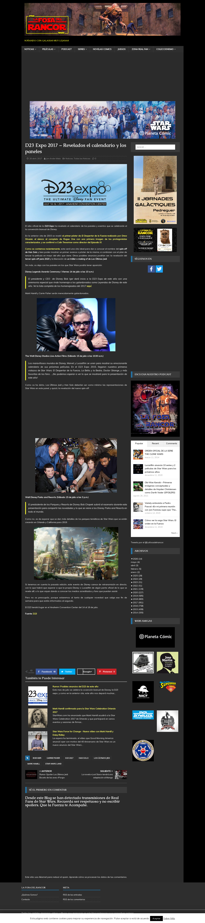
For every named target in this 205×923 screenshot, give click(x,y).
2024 (137, 579)
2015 (138, 609)
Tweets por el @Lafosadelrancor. (147, 542)
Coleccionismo (164, 49)
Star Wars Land (53, 764)
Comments (171, 443)
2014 (138, 612)
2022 (137, 585)
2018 (138, 599)
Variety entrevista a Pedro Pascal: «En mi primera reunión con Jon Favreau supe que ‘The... (161, 506)
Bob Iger (37, 758)
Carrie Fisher (53, 758)
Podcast (67, 49)
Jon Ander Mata (53, 158)
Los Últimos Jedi (102, 758)
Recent (155, 443)
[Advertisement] (102, 79)
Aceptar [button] (156, 918)
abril (134, 565)
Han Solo (84, 758)
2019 (138, 595)
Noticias (29, 49)
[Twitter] (159, 269)
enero (135, 572)
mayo (135, 562)
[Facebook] (151, 269)
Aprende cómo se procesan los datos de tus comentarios (98, 877)
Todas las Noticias (82, 158)
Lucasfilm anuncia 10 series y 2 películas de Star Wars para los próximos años (160, 468)
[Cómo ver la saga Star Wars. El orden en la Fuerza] (138, 527)
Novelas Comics (102, 49)
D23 (35, 613)
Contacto (25, 899)
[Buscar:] (155, 147)
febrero (136, 569)
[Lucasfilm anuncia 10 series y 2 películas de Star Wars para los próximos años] (138, 472)
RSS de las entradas (72, 895)
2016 (138, 605)
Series (81, 49)
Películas (47, 49)
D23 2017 (69, 758)
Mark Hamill (33, 764)
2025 (137, 575)
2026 (137, 558)
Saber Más (169, 918)
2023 (137, 582)
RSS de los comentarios (74, 899)
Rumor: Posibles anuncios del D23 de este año (75, 686)
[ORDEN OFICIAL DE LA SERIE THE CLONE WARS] (138, 457)
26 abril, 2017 (35, 158)
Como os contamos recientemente (42, 248)
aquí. (89, 286)
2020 (138, 592)
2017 (138, 602)
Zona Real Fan (140, 49)
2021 (138, 589)
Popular (139, 443)
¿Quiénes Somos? (29, 895)
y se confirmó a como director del (71, 242)
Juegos (122, 49)
